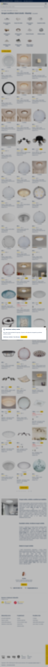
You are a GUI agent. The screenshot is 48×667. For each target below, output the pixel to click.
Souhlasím (24, 337)
